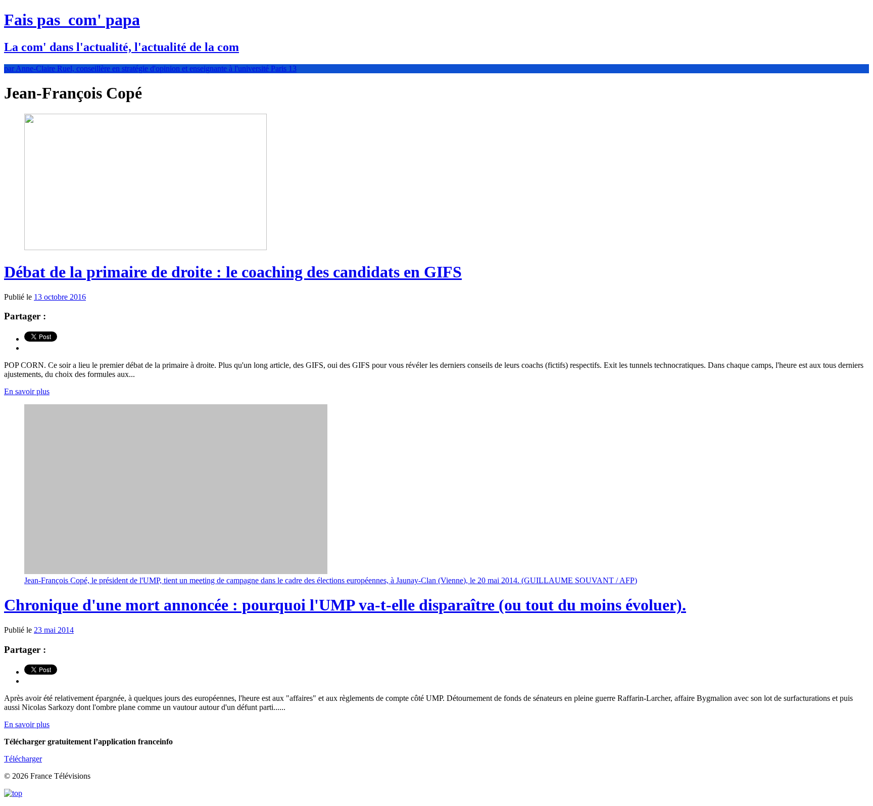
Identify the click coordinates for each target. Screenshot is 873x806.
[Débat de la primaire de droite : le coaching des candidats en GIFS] (145, 247)
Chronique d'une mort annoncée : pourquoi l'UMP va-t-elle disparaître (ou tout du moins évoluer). (345, 605)
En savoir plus (27, 391)
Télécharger (23, 758)
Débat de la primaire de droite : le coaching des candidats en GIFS (233, 272)
